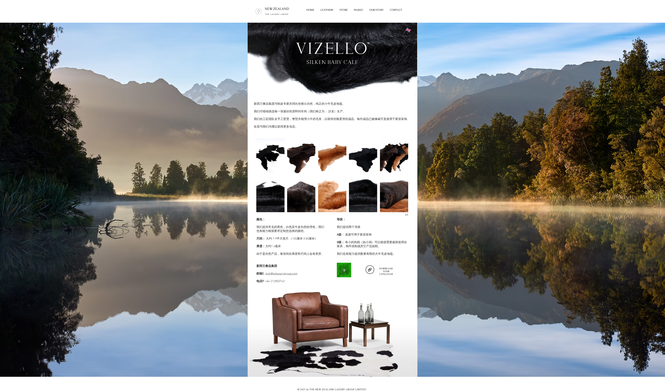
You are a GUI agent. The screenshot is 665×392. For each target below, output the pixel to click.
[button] (270, 156)
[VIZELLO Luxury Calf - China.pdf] (370, 270)
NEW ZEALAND (277, 9)
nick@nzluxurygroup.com (281, 274)
